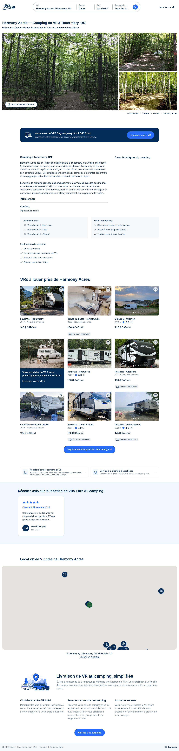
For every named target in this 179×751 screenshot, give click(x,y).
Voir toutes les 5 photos (22, 104)
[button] (54, 7)
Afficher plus (27, 198)
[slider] (125, 322)
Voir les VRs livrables (89, 732)
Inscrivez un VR (167, 7)
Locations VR (132, 113)
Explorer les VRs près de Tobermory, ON (89, 449)
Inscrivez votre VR (140, 135)
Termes (43, 747)
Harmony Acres (170, 113)
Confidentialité (56, 747)
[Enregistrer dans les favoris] (61, 289)
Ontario (156, 113)
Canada (146, 113)
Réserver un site (31, 210)
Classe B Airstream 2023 (36, 507)
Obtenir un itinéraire (89, 656)
